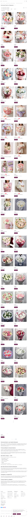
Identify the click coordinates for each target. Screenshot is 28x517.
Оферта (12, 513)
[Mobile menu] (1, 1)
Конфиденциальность (7, 513)
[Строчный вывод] (25, 7)
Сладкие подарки (10, 491)
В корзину (2, 28)
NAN (26, 511)
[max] (5, 507)
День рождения (3, 458)
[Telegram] (2, 507)
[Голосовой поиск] (24, 1)
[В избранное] (13, 12)
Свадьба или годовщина (4, 459)
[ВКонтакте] (1, 507)
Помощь (22, 491)
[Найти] (26, 1)
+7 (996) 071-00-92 (3, 502)
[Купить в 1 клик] (13, 13)
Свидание (3, 462)
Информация (16, 491)
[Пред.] (12, 439)
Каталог (2, 491)
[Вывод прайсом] (26, 7)
